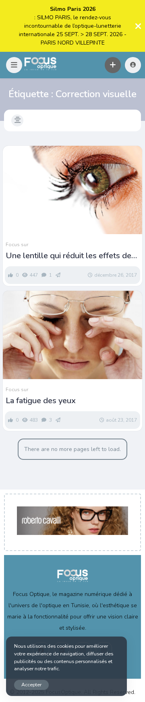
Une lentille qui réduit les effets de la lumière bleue (68, 256)
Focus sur (17, 244)
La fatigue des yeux (41, 401)
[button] (14, 65)
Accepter (31, 684)
